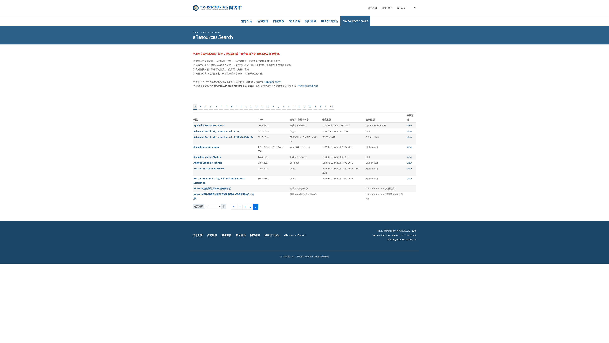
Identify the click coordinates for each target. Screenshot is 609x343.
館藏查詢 (278, 21)
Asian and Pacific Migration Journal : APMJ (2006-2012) (223, 137)
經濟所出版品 (329, 21)
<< (234, 206)
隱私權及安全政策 (321, 256)
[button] (603, 339)
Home (195, 32)
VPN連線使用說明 (272, 81)
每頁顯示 (198, 206)
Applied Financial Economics (209, 125)
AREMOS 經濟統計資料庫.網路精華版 (212, 188)
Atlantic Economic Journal (207, 162)
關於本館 (310, 21)
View (409, 125)
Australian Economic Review (208, 168)
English (403, 8)
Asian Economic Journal (206, 146)
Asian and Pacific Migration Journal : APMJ (216, 131)
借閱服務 (262, 21)
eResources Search (355, 21)
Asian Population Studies (207, 156)
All (331, 106)
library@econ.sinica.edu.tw (401, 239)
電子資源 (294, 21)
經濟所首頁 (387, 8)
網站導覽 (372, 8)
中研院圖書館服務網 (308, 85)
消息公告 (246, 21)
